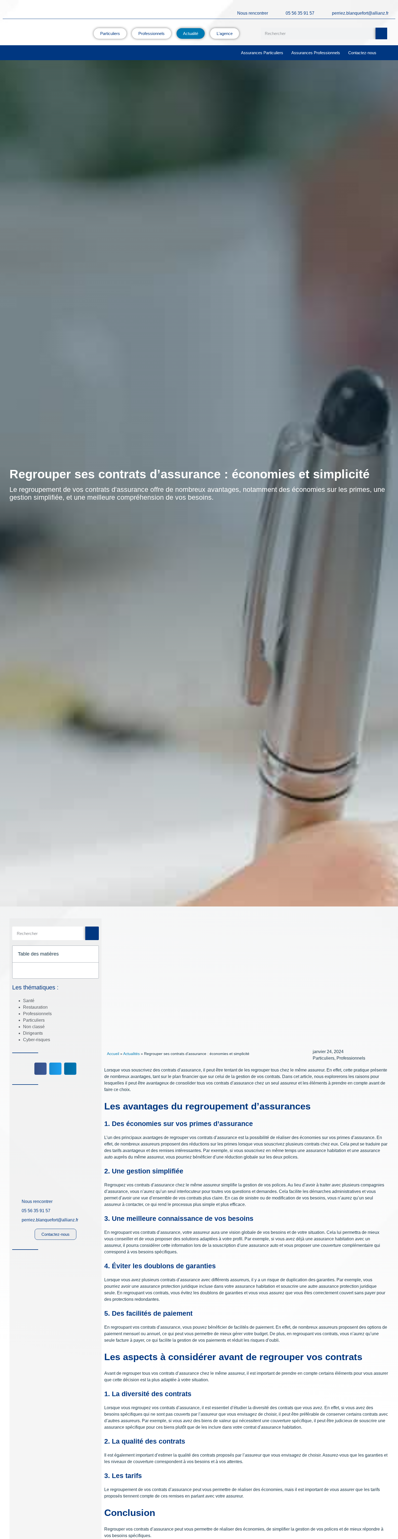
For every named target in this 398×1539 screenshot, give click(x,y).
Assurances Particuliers (262, 52)
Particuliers (34, 1020)
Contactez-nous (362, 52)
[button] (91, 954)
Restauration (35, 1007)
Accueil (113, 1054)
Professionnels (37, 1013)
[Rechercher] (381, 33)
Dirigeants (33, 1033)
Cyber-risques (36, 1039)
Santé (28, 1000)
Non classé (34, 1026)
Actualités (131, 1054)
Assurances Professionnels (315, 52)
